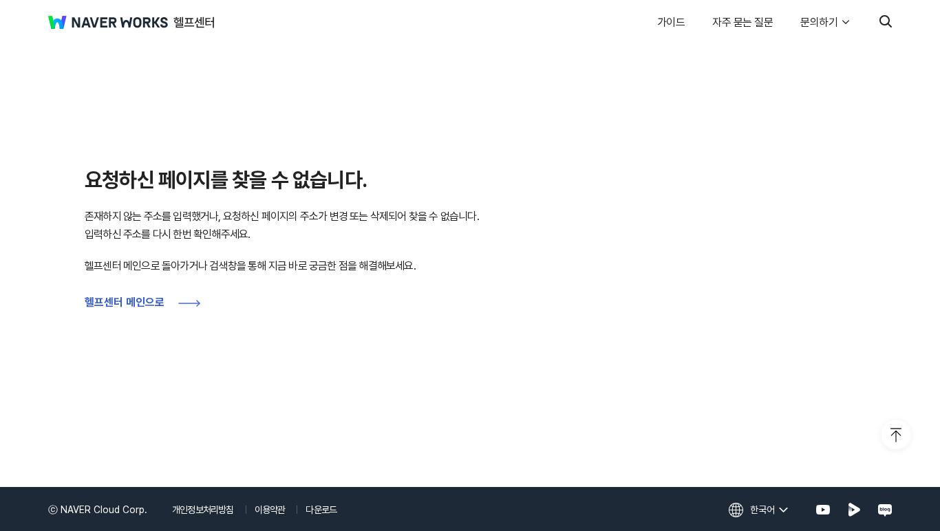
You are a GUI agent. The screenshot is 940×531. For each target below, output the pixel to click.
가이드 (671, 22)
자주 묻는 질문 (742, 22)
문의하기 (818, 22)
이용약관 (270, 509)
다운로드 (321, 509)
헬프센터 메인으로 (124, 302)
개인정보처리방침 (203, 509)
